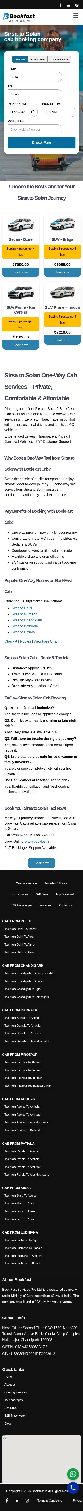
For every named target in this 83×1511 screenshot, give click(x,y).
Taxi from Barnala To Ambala (22, 1025)
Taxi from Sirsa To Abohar (20, 1195)
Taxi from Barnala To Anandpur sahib (27, 1041)
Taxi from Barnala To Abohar (22, 1017)
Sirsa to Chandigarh (27, 620)
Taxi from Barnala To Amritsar (22, 1033)
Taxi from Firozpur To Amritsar (23, 1077)
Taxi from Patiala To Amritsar (22, 1167)
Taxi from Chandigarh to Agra (22, 989)
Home (8, 1376)
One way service (26, 883)
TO (10, 86)
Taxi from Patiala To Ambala (21, 1159)
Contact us (66, 905)
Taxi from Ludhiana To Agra (21, 1240)
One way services (15, 1392)
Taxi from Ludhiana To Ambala (23, 1248)
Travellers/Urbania (55, 883)
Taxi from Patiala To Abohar (21, 1151)
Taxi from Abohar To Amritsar (22, 1114)
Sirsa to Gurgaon (24, 614)
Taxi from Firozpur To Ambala (22, 1070)
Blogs (8, 1423)
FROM (12, 69)
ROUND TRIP (38, 59)
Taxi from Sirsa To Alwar (19, 1219)
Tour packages (13, 1400)
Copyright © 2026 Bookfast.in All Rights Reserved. (41, 1491)
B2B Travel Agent (21, 905)
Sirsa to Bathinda (25, 626)
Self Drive (42, 894)
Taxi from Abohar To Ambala (21, 1106)
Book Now (21, 272)
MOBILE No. (16, 121)
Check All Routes (17, 641)
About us (45, 905)
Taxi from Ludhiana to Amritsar (23, 1255)
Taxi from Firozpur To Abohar (22, 1062)
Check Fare (41, 142)
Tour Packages (18, 894)
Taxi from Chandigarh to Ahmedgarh (26, 997)
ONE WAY (20, 59)
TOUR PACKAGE (59, 59)
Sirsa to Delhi (22, 608)
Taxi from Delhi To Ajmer (19, 944)
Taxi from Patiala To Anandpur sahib (26, 1174)
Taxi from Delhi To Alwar (19, 952)
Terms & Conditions (49, 1500)
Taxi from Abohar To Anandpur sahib (26, 1122)
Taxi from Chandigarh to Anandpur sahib (29, 973)
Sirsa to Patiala (23, 632)
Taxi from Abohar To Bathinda (22, 1130)
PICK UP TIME (52, 104)
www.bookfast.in (37, 841)
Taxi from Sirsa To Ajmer (19, 1211)
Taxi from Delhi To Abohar (20, 929)
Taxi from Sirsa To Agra (18, 1203)
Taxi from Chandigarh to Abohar (23, 981)
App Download (65, 894)
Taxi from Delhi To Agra (18, 936)
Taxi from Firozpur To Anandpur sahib (27, 1085)
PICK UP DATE (18, 104)
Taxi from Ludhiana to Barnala (22, 1263)
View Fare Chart (45, 641)
